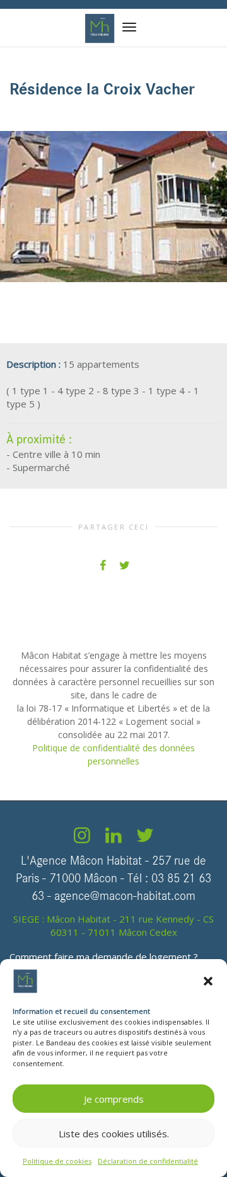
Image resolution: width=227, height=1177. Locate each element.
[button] (208, 981)
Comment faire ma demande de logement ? (103, 956)
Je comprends (114, 1099)
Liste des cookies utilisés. (114, 1133)
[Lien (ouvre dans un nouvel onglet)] (82, 838)
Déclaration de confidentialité (148, 1161)
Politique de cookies (57, 1161)
